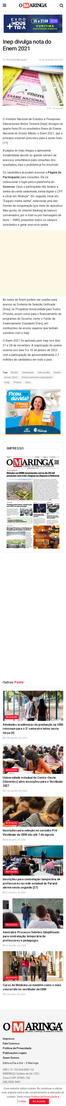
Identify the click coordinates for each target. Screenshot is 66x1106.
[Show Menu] (4, 5)
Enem (57, 372)
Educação (44, 372)
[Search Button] (61, 5)
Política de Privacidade (17, 1048)
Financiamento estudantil (37, 377)
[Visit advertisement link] (33, 24)
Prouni (17, 382)
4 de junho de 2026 (15, 994)
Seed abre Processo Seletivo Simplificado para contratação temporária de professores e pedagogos (31, 936)
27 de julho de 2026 (15, 892)
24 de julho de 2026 (15, 945)
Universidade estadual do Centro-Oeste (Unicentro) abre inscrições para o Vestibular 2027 (33, 782)
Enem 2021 (11, 377)
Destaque (28, 372)
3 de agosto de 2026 (16, 737)
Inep (7, 382)
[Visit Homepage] (33, 5)
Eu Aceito (39, 1101)
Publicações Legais (15, 1053)
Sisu (28, 382)
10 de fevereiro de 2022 (50, 59)
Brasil (14, 372)
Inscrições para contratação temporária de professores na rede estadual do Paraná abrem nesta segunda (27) (31, 883)
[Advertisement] (33, 263)
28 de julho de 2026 (15, 839)
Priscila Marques (17, 59)
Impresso (8, 1038)
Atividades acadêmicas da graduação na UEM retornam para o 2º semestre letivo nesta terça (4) (33, 729)
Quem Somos (11, 1057)
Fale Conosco (11, 1043)
